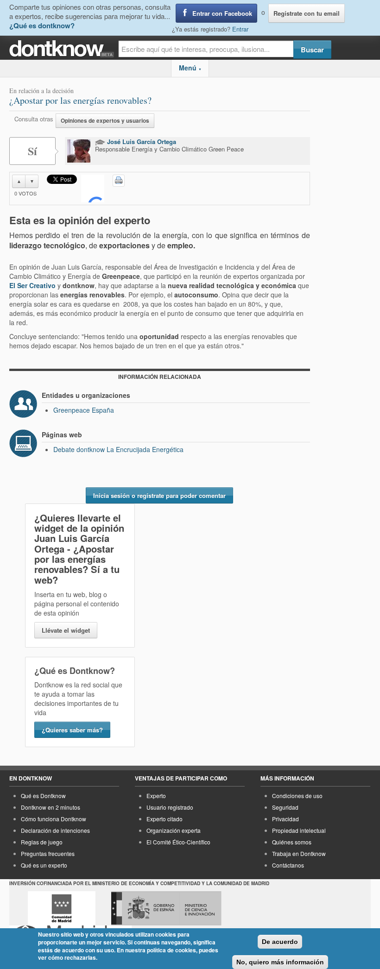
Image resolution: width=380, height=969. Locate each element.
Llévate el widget (66, 630)
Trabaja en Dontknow (299, 853)
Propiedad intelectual (299, 830)
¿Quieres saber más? (72, 729)
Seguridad (285, 807)
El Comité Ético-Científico (178, 842)
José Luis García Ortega (140, 141)
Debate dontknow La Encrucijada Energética (118, 449)
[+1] (92, 188)
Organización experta (173, 830)
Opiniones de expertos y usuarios (105, 121)
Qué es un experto (44, 865)
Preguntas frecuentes (48, 853)
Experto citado (164, 819)
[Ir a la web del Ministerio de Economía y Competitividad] (166, 908)
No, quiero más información (280, 962)
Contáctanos (288, 865)
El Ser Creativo (32, 285)
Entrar (240, 29)
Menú (190, 67)
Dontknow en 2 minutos (50, 807)
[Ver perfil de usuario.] (78, 151)
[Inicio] (63, 48)
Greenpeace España (83, 410)
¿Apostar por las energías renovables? (80, 100)
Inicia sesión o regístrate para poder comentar (159, 495)
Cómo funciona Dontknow (53, 819)
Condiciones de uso (297, 795)
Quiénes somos (291, 842)
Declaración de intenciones (55, 830)
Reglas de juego (42, 842)
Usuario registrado (169, 807)
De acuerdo (280, 941)
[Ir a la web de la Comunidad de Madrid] (61, 908)
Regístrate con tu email (306, 13)
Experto (156, 795)
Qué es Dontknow (43, 795)
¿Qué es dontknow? (42, 25)
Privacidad (285, 819)
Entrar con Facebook (222, 13)
